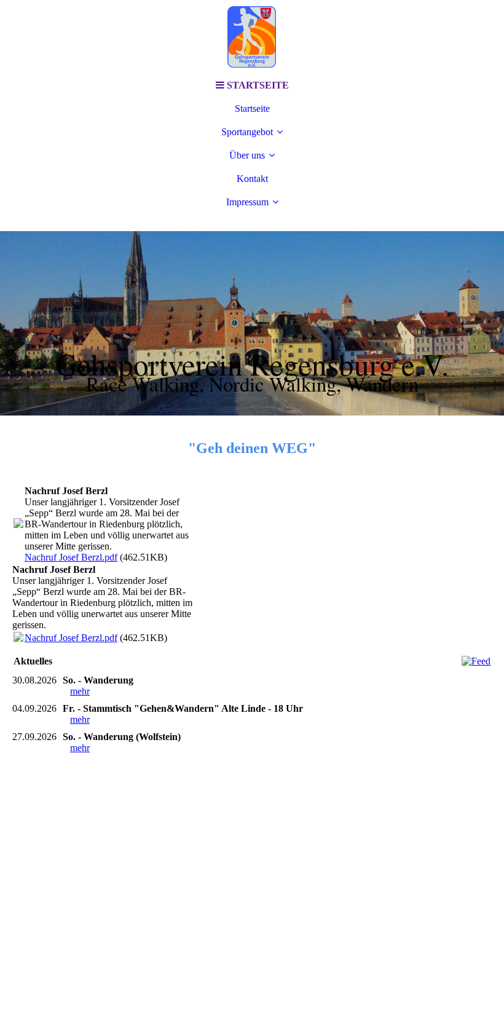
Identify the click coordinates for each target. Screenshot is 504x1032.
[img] (252, 37)
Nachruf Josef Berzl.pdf (71, 557)
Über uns (247, 155)
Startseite (252, 108)
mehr (80, 691)
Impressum (247, 202)
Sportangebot (247, 132)
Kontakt (252, 178)
